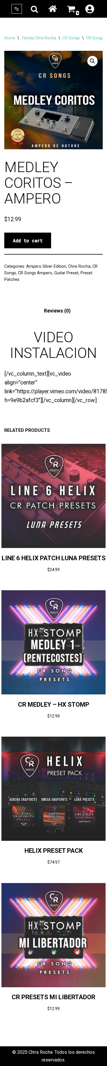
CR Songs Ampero (35, 273)
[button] (92, 61)
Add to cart (28, 240)
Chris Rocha (79, 266)
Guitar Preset (66, 273)
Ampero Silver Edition (46, 266)
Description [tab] (17, 311)
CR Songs (71, 38)
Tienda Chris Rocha (38, 38)
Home (52, 9)
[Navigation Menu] (16, 9)
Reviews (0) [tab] (57, 311)
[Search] (34, 9)
